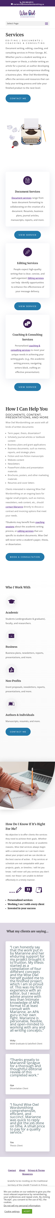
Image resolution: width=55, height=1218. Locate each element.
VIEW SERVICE (28, 235)
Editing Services (27, 263)
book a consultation (25, 557)
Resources (27, 1174)
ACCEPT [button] (27, 1211)
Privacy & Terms (36, 1170)
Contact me (18, 732)
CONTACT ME (18, 98)
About (22, 1170)
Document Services (27, 191)
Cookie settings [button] (12, 1211)
